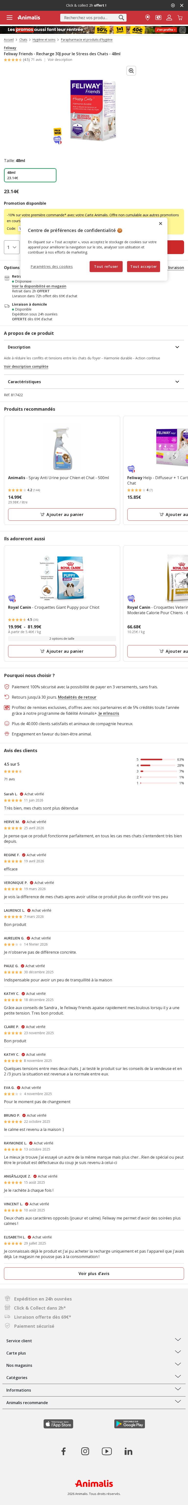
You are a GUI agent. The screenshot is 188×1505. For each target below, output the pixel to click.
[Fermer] (160, 223)
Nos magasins (19, 1365)
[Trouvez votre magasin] (148, 17)
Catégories (16, 1377)
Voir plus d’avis (94, 1273)
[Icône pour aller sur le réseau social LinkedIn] (128, 1451)
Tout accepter (143, 266)
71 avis (36, 59)
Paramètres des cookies (52, 266)
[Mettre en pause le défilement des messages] (172, 5)
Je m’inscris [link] (109, 713)
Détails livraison (169, 267)
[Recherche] (121, 17)
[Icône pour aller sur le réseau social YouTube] (106, 1451)
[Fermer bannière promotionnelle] (182, 30)
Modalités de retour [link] (77, 697)
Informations (18, 1390)
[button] (158, 17)
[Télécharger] (14, 1497)
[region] (94, 249)
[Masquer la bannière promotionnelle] (181, 5)
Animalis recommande (27, 1402)
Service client (19, 1340)
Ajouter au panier (65, 514)
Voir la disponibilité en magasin (39, 286)
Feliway (10, 48)
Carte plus (16, 1353)
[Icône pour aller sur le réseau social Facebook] (63, 1451)
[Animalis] (28, 17)
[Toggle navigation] (9, 17)
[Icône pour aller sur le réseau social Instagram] (85, 1451)
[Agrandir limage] (131, 71)
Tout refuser (106, 266)
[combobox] (93, 18)
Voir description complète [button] (26, 366)
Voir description (60, 59)
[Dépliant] (94, 30)
